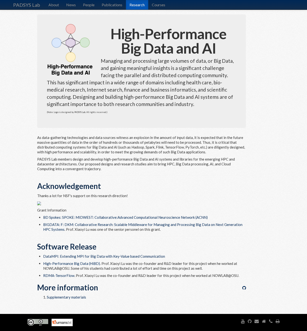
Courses (158, 4)
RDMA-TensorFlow (58, 275)
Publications (112, 4)
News (71, 4)
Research (137, 4)
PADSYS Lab (26, 5)
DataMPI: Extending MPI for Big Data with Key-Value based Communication (104, 256)
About (53, 4)
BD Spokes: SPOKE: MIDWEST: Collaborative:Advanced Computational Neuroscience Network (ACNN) (125, 217)
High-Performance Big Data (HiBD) (71, 263)
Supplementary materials (66, 297)
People (88, 4)
